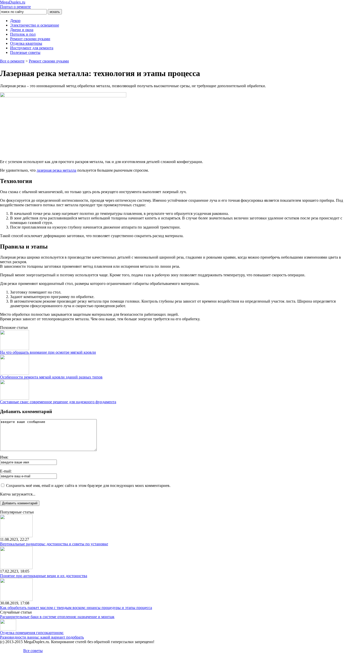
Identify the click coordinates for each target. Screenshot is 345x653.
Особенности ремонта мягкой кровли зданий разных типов (51, 377)
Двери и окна (21, 30)
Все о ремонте (12, 61)
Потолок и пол (23, 34)
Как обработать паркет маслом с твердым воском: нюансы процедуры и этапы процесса (76, 607)
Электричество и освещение (34, 25)
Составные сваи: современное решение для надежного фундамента (58, 402)
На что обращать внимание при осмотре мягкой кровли (48, 352)
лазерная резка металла (56, 170)
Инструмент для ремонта (31, 48)
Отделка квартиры (26, 43)
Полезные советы (25, 52)
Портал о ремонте (15, 4)
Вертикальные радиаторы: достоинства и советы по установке (54, 544)
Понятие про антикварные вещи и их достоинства (43, 576)
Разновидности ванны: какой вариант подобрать (42, 637)
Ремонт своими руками (30, 39)
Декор (15, 20)
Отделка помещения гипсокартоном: (32, 633)
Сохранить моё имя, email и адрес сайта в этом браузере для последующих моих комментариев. (88, 485)
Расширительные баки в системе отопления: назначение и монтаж (57, 617)
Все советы (33, 650)
